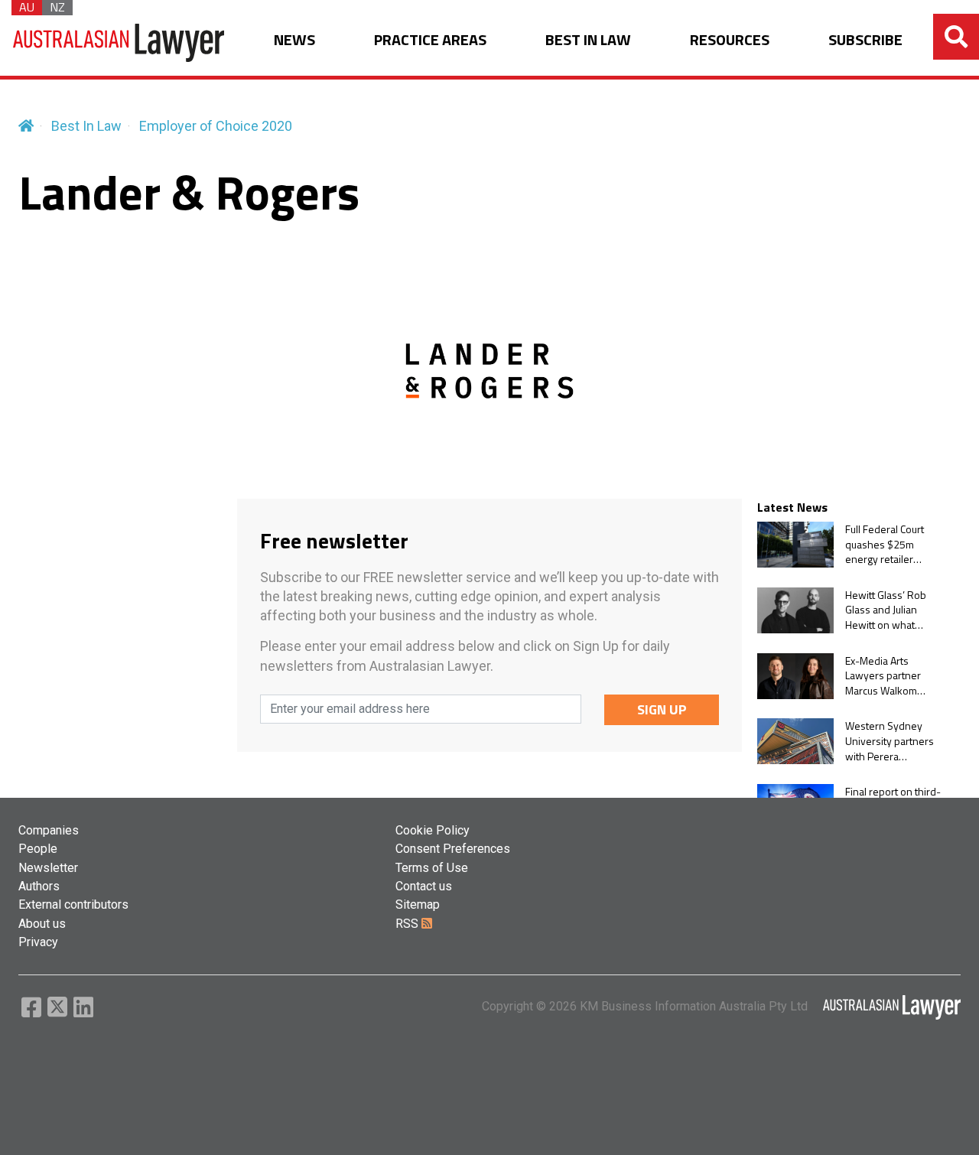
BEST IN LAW (588, 40)
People (37, 848)
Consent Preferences (452, 848)
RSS (408, 923)
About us (42, 923)
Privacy (38, 942)
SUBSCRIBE (865, 40)
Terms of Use (431, 868)
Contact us (423, 886)
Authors (39, 886)
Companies (48, 830)
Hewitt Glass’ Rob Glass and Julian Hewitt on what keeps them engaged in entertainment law (887, 610)
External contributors (73, 904)
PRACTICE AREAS (430, 40)
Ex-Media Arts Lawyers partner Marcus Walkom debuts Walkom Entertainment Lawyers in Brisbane (892, 675)
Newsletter (48, 868)
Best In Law (86, 126)
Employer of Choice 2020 (215, 126)
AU (26, 7)
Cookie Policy (432, 830)
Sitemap (417, 904)
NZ (57, 7)
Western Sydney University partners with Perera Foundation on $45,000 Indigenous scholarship (891, 740)
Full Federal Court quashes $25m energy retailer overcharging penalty (884, 544)
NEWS (294, 40)
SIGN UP (662, 709)
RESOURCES (729, 40)
